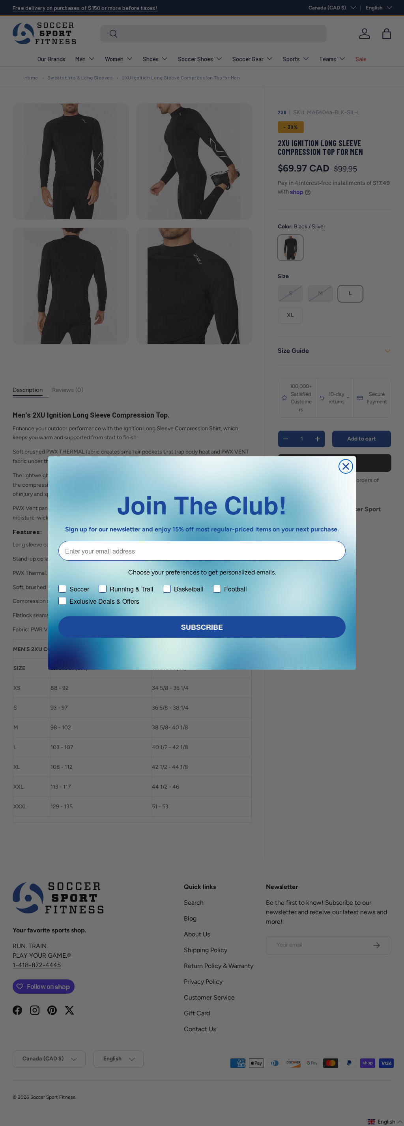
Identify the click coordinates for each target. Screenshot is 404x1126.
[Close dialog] (346, 466)
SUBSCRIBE (202, 627)
